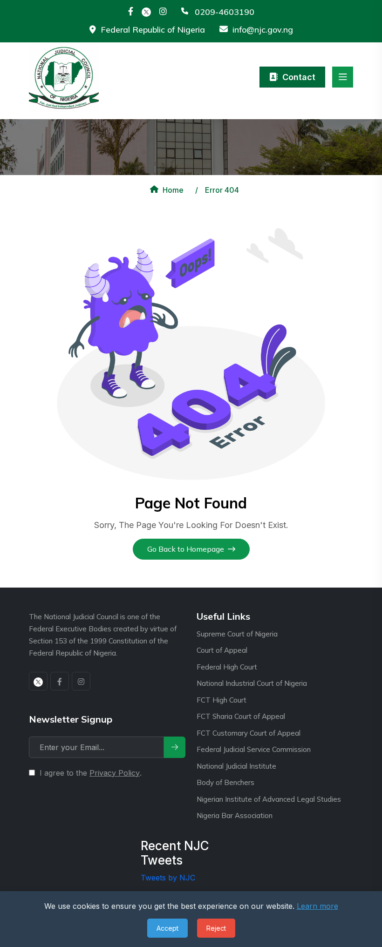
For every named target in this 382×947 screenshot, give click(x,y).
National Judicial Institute (236, 766)
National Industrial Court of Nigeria (252, 683)
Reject (216, 928)
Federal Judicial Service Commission (254, 749)
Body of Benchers (225, 782)
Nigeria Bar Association (235, 815)
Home (173, 190)
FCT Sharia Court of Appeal (241, 716)
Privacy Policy (114, 773)
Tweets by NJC (168, 877)
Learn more (317, 906)
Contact (298, 77)
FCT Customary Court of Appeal (248, 733)
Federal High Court (227, 667)
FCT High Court (221, 700)
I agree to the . (91, 773)
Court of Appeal (222, 650)
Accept (167, 928)
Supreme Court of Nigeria (237, 633)
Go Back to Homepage (185, 549)
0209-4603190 (224, 12)
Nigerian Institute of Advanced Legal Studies (269, 799)
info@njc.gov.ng (262, 30)
